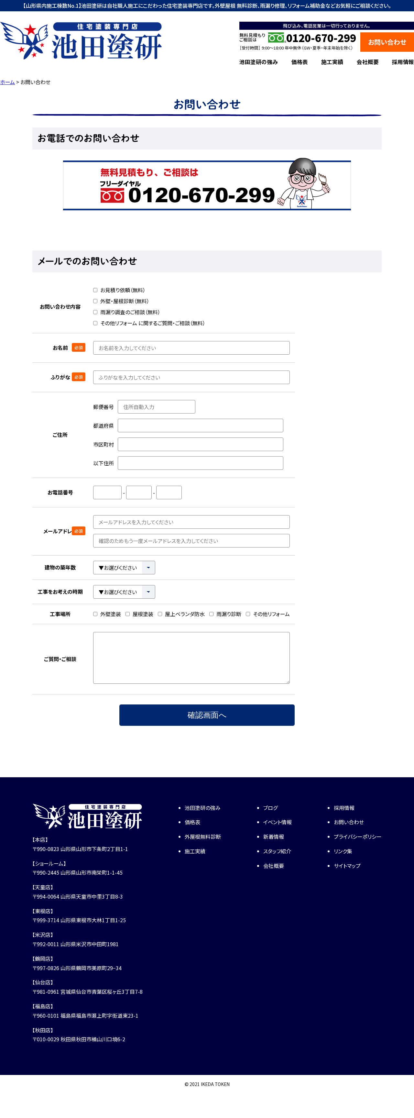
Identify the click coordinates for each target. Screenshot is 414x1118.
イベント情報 (277, 822)
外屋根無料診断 (203, 836)
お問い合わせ (387, 42)
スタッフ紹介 (277, 851)
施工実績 (332, 62)
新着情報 (273, 836)
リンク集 (343, 851)
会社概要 (368, 62)
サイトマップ (347, 865)
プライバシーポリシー (358, 836)
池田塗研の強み (258, 62)
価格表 (299, 62)
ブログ (270, 808)
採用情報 (403, 62)
